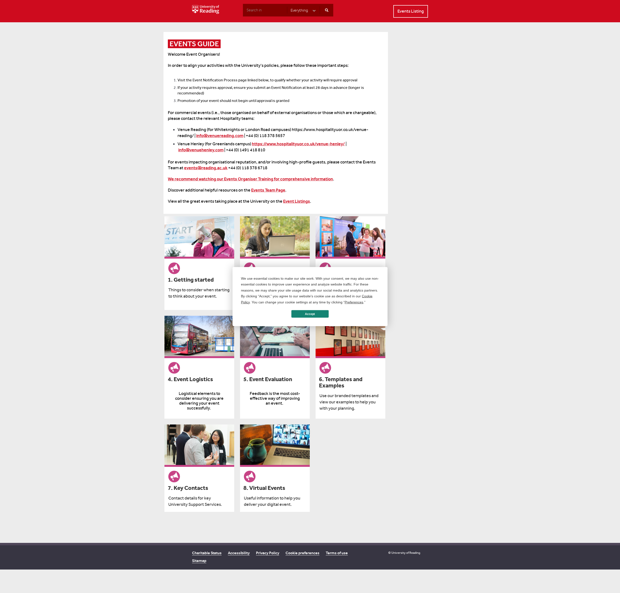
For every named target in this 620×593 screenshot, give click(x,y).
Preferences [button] (354, 302)
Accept (310, 314)
